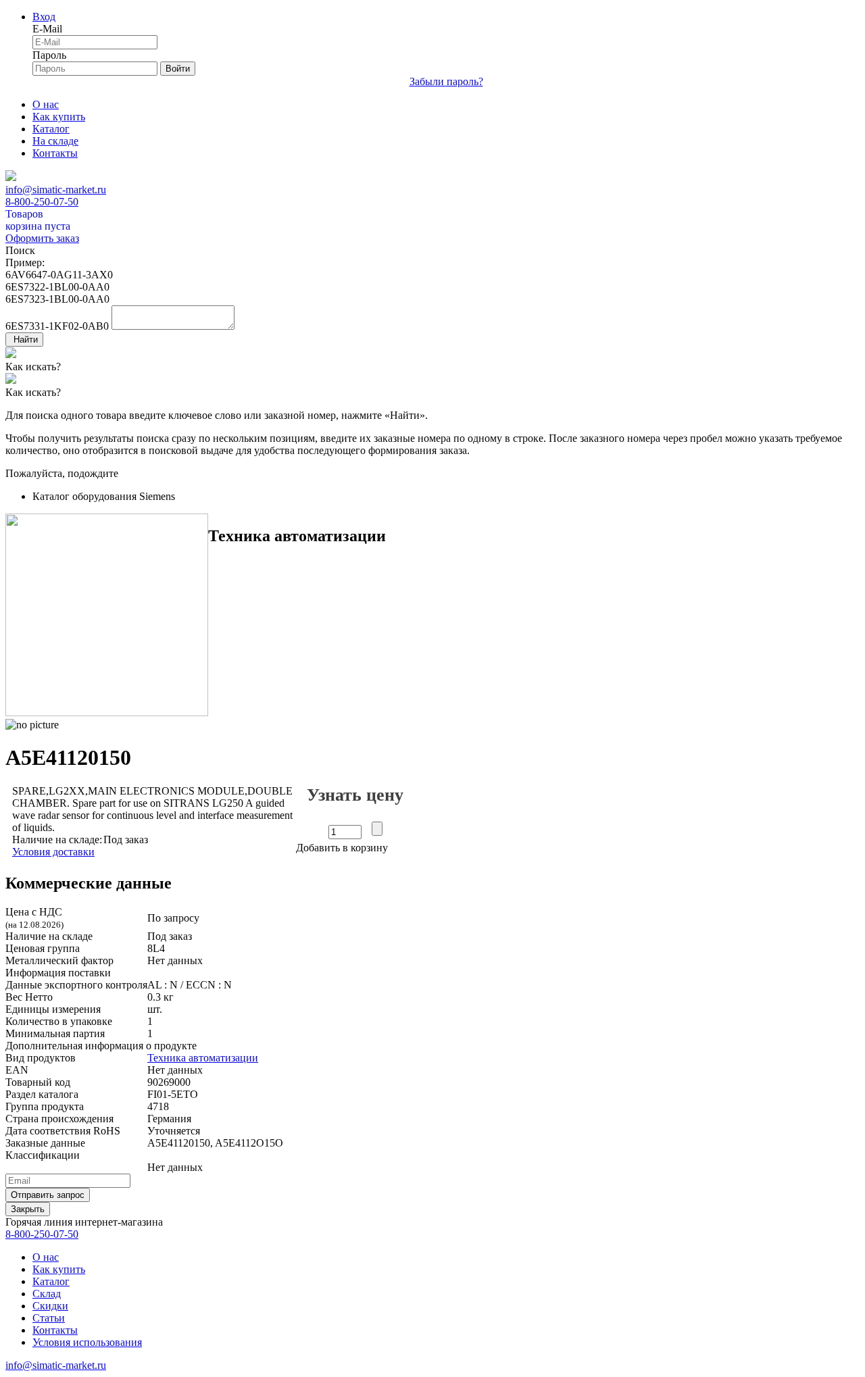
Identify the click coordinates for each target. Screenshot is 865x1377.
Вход (43, 16)
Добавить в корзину (342, 847)
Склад (46, 1293)
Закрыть (28, 1209)
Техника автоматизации (202, 1057)
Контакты (55, 153)
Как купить (58, 116)
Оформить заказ (42, 238)
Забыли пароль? (446, 81)
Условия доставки (53, 851)
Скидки (50, 1305)
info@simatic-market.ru (55, 189)
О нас (45, 104)
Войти (178, 69)
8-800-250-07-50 (41, 201)
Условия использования (87, 1342)
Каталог (51, 128)
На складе (55, 141)
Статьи (48, 1318)
